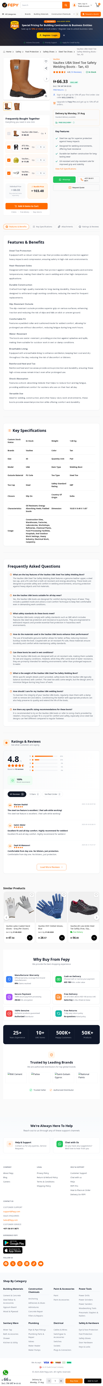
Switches (58, 1341)
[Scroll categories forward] (77, 14)
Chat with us (76, 1177)
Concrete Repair (35, 1311)
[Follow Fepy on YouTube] (40, 1263)
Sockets (57, 1345)
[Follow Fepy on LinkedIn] (27, 1263)
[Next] (46, 78)
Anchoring (33, 1298)
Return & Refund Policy (47, 1177)
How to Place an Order (80, 1190)
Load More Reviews (50, 867)
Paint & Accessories (64, 1288)
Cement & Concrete (12, 1295)
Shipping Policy (44, 1186)
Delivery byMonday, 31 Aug (37, 1381)
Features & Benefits (18, 226)
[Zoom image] (46, 96)
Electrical (58, 1323)
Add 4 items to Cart (28, 206)
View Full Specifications (65, 169)
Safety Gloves (85, 1338)
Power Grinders (86, 1299)
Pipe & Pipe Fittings (37, 1329)
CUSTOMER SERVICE (12, 1224)
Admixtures (33, 1307)
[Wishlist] (46, 61)
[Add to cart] (30, 938)
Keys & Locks (84, 1346)
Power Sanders (85, 1304)
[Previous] (6, 917)
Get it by (13, 932)
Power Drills (84, 1295)
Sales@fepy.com (10, 1220)
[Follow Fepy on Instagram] (20, 1263)
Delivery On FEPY (78, 1194)
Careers (6, 1181)
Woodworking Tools (87, 1308)
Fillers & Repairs (35, 1315)
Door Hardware (86, 1342)
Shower (6, 1338)
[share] (46, 68)
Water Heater (34, 1345)
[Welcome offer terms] (75, 97)
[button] (67, 72)
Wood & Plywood (10, 1311)
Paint (56, 1295)
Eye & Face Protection (88, 1329)
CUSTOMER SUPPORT (12, 1207)
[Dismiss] (64, 35)
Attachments (67, 226)
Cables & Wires (60, 1329)
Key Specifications (44, 226)
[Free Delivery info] (74, 122)
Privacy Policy (43, 1173)
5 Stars (34, 794)
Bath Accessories (10, 1334)
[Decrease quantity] (38, 147)
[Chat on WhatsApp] (5, 1372)
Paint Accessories (61, 1299)
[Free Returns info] (66, 90)
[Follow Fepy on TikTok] (33, 1263)
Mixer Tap (7, 1329)
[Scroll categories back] (21, 14)
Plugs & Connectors (62, 1350)
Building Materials (13, 1288)
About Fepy (8, 1173)
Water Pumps (34, 1350)
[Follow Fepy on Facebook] (6, 1263)
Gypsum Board (9, 1307)
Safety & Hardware (89, 1323)
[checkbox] (8, 133)
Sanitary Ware (10, 1323)
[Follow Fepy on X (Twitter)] (13, 1263)
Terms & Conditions (45, 1181)
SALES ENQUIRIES (11, 1215)
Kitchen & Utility (10, 1342)
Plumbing (33, 1323)
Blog (5, 1177)
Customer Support (78, 1173)
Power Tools (85, 1288)
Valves (31, 1341)
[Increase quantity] (44, 147)
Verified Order (52, 794)
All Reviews (16, 794)
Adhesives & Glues (36, 1303)
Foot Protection (85, 1334)
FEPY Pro (74, 1186)
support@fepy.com (11, 1211)
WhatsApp (66, 179)
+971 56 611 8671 (11, 1228)
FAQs (72, 1181)
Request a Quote (92, 14)
